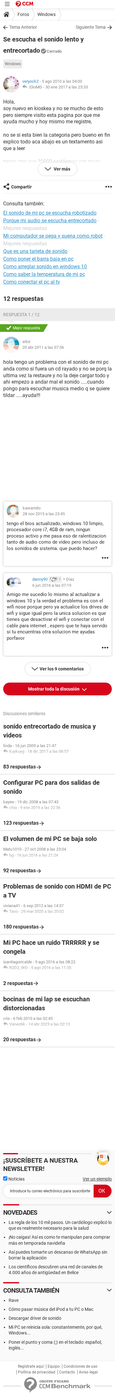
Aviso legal (88, 1372)
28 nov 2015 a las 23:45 (44, 513)
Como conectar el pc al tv (31, 282)
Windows (46, 14)
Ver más (61, 169)
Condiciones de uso (80, 1366)
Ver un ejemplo (97, 1178)
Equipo (54, 1366)
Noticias (16, 1178)
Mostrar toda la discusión (54, 689)
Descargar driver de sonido (35, 1318)
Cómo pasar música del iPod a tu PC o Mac (51, 1309)
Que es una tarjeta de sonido (35, 251)
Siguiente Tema (91, 27)
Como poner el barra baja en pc (38, 259)
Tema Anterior (23, 27)
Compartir (21, 186)
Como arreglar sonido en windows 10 (45, 267)
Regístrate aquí (31, 1366)
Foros (23, 14)
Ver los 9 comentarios (62, 668)
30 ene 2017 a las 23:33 (66, 87)
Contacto (67, 1372)
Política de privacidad (36, 1372)
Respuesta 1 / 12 (21, 314)
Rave (14, 1300)
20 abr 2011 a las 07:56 (43, 347)
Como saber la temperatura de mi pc (44, 274)
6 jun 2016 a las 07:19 (51, 585)
